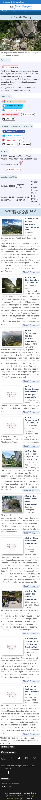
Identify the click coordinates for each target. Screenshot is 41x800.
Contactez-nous (7, 747)
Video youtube (12, 114)
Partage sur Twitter (13, 136)
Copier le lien (25, 144)
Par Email (10, 144)
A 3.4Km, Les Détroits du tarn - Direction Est (31, 280)
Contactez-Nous (18, 2)
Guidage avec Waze (14, 106)
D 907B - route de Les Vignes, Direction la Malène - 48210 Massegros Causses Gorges (19, 157)
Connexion (6, 2)
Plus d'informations (30, 272)
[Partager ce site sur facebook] (11, 758)
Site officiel (29, 114)
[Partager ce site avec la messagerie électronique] (26, 758)
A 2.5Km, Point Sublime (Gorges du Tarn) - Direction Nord (31, 224)
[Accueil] (20, 7)
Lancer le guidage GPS (15, 101)
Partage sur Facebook (15, 131)
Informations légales (13, 798)
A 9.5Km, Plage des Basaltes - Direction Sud (31, 541)
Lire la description (12, 67)
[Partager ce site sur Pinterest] (34, 758)
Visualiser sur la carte (13, 169)
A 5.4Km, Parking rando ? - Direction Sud (31, 420)
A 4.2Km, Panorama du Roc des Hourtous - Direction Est (30, 335)
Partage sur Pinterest (14, 140)
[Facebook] (8, 772)
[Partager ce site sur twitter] (19, 758)
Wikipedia (10, 119)
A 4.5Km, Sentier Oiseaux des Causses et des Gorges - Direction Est (31, 391)
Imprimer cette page (14, 110)
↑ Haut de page (29, 796)
